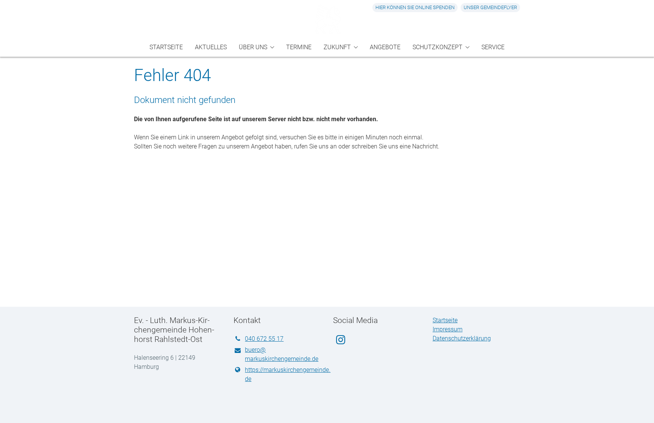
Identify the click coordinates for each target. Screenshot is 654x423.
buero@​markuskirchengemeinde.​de (281, 354)
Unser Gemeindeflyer (490, 7)
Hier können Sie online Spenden (415, 7)
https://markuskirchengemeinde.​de (283, 374)
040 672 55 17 (264, 338)
